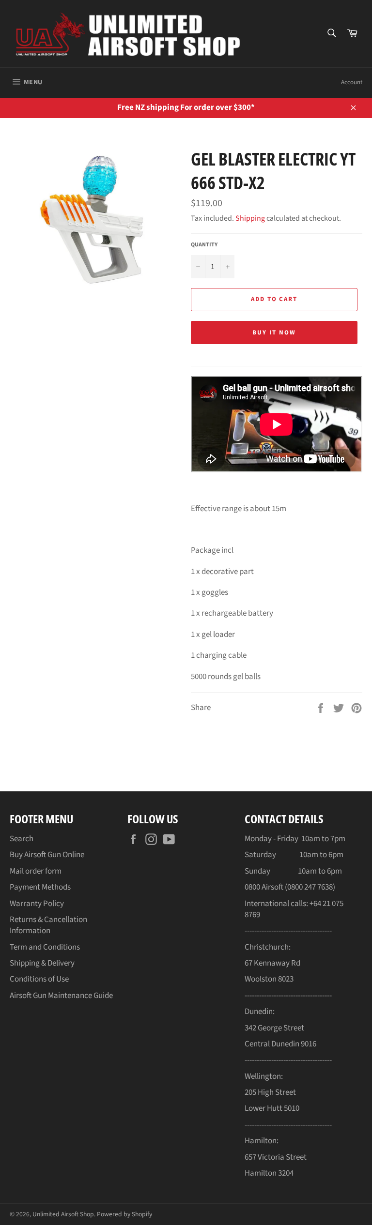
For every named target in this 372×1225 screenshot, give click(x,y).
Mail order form (36, 871)
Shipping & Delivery (42, 963)
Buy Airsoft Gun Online (47, 855)
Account (351, 82)
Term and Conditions (45, 947)
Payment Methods (40, 887)
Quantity (204, 245)
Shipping (250, 218)
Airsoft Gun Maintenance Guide (61, 995)
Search (21, 839)
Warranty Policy (37, 903)
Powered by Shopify (124, 1214)
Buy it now (274, 332)
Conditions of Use (39, 979)
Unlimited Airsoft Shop (63, 1214)
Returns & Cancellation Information (48, 925)
